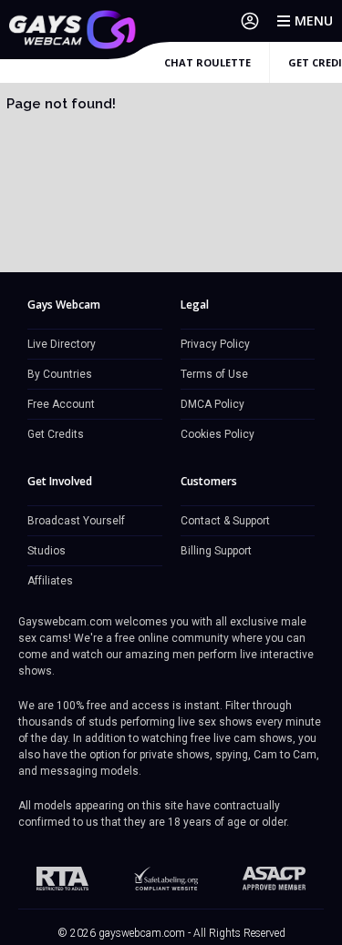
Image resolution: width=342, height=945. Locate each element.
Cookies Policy (217, 434)
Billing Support (216, 550)
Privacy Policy (215, 344)
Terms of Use (214, 374)
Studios (46, 550)
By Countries (59, 374)
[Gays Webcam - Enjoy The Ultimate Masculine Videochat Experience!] (73, 29)
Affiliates (50, 580)
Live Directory (61, 344)
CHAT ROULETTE (207, 62)
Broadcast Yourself (76, 520)
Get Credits (55, 434)
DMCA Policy (212, 404)
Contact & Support (225, 520)
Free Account (61, 404)
